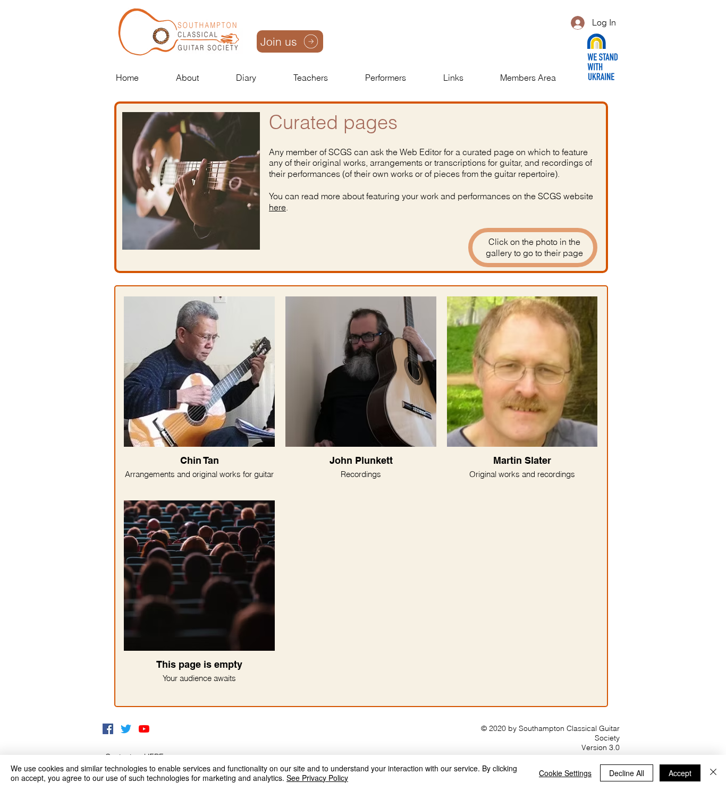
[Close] (713, 773)
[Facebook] (108, 729)
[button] (201, 77)
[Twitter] (126, 729)
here (277, 207)
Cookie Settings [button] (565, 773)
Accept (680, 773)
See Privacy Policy (317, 777)
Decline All (626, 773)
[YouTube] (144, 729)
